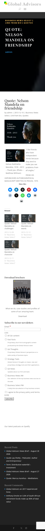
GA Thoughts (22, 352)
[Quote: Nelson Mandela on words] (28, 218)
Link (6, 395)
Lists (6, 332)
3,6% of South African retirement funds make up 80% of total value (23, 499)
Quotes (28, 23)
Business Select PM (23, 386)
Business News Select (18, 20)
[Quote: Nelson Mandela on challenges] (11, 218)
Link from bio (13, 23)
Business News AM (23, 378)
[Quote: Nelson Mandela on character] (11, 244)
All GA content (13, 335)
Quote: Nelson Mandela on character (10, 252)
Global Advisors (12, 489)
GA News (18, 370)
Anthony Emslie (12, 496)
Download (22, 316)
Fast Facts (21, 342)
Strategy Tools (23, 362)
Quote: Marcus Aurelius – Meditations (22, 478)
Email (7, 326)
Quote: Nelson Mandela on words (27, 226)
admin (8, 52)
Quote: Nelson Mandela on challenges (10, 226)
